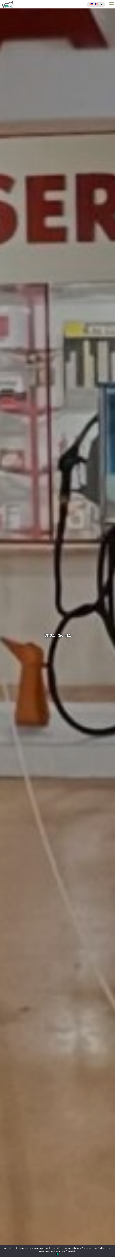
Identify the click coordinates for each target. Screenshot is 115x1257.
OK (57, 1254)
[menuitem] (92, 4)
